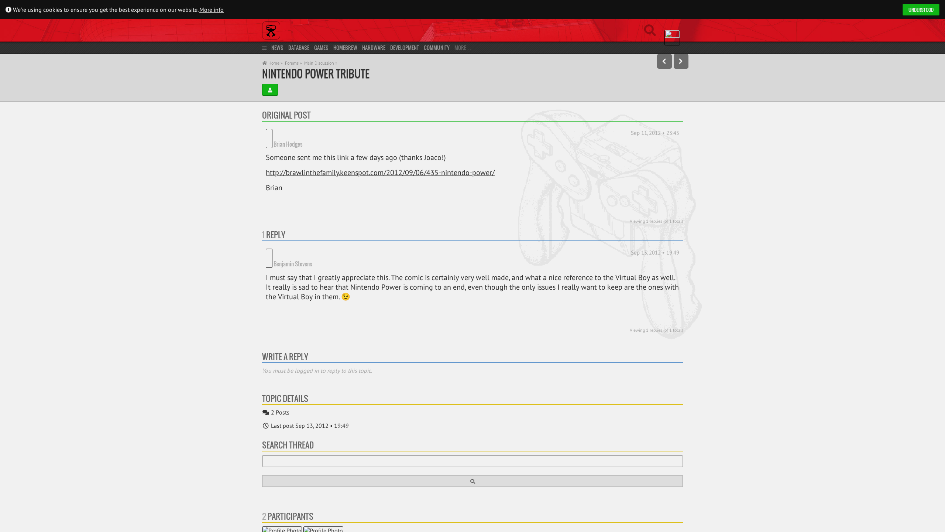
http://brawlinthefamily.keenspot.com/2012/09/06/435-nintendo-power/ (380, 162)
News (277, 47)
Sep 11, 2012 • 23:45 (655, 132)
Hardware (373, 47)
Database (298, 47)
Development (404, 47)
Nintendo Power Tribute (316, 73)
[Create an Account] (270, 90)
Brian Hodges (316, 134)
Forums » (293, 63)
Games (321, 47)
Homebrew (345, 47)
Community (437, 47)
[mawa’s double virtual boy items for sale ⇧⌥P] (664, 61)
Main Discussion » (320, 63)
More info (211, 9)
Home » (275, 63)
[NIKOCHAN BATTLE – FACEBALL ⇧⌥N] (681, 61)
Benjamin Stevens (321, 243)
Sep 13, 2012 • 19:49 (655, 242)
